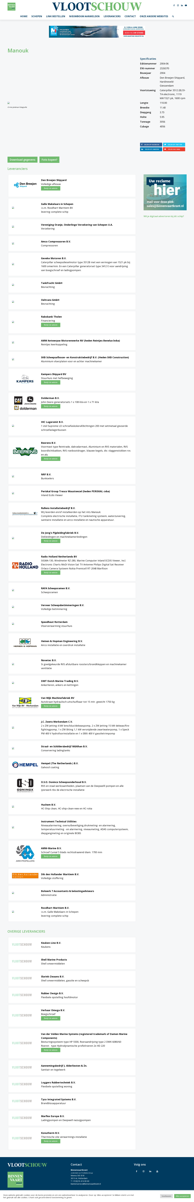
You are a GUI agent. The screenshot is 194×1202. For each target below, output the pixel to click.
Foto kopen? (49, 159)
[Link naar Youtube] (186, 5)
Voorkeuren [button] (166, 1196)
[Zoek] (173, 16)
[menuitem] (23, 16)
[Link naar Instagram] (178, 5)
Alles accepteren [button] (182, 1196)
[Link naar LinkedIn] (182, 5)
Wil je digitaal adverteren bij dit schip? (164, 216)
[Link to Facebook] (136, 1171)
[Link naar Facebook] (174, 5)
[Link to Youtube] (157, 1171)
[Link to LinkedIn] (150, 1171)
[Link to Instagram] (143, 1171)
